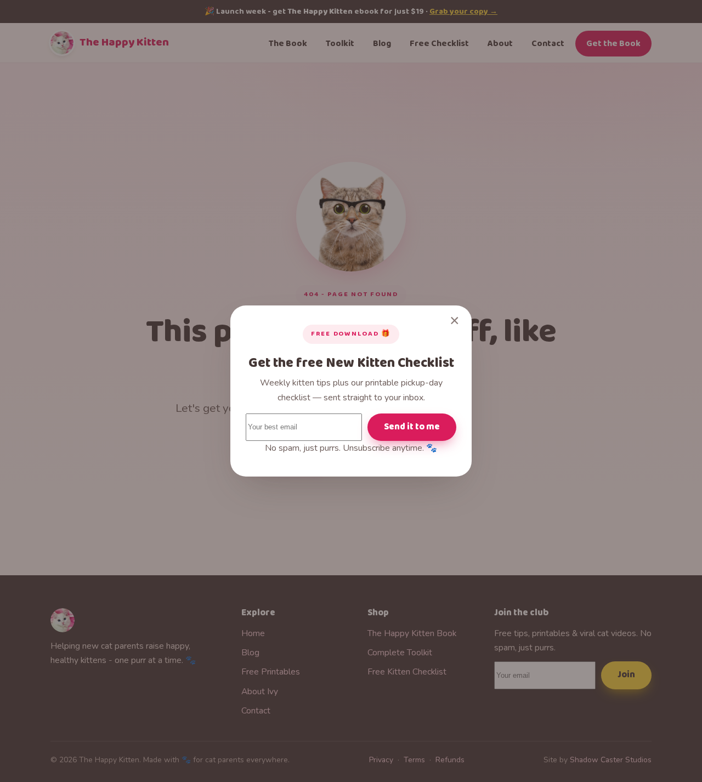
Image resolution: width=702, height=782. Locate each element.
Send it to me (412, 427)
